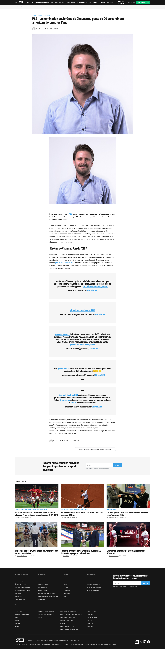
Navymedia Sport (64, 640)
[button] (16, 2)
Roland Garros (80, 509)
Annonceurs (25, 644)
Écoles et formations (21, 584)
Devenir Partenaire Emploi (68, 611)
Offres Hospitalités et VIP (94, 587)
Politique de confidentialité (108, 644)
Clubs (16, 617)
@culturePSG (72, 395)
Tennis (87, 509)
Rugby (66, 581)
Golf (65, 596)
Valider (117, 465)
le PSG (69, 214)
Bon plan (62, 623)
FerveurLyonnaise (92, 617)
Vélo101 (89, 608)
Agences (18, 623)
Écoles (40, 608)
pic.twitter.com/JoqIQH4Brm (95, 286)
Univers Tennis (91, 611)
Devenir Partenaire (66, 608)
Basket (66, 584)
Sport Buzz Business (21, 575)
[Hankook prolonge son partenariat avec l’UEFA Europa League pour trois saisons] (82, 534)
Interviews (18, 593)
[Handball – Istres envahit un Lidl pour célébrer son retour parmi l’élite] (37, 534)
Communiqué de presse (67, 617)
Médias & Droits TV (26, 509)
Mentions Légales (95, 644)
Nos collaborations (57, 644)
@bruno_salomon (62, 334)
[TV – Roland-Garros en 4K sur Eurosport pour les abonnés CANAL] (82, 496)
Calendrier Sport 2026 (21, 581)
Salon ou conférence (66, 620)
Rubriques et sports (21, 578)
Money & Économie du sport (39, 509)
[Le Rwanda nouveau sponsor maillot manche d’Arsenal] (128, 534)
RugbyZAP (90, 626)
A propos (17, 644)
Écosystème (19, 605)
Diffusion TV (90, 581)
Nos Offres (63, 605)
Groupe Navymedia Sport (95, 605)
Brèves (34, 15)
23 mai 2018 (92, 290)
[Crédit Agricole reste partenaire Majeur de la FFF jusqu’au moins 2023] (128, 496)
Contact (86, 644)
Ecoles (17, 626)
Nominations (46, 15)
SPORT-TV (90, 623)
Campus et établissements (46, 611)
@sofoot (62, 395)
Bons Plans (18, 596)
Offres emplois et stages (22, 590)
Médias (17, 620)
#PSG (73, 402)
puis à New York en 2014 (65, 263)
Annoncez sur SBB (143, 2)
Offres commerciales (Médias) (69, 629)
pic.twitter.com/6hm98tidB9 (82, 310)
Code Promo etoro (20, 599)
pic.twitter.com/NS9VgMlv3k (82, 344)
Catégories (41, 575)
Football (39, 15)
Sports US (67, 593)
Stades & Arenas (43, 584)
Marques (17, 608)
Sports (66, 575)
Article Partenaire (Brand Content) (70, 614)
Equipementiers (42, 587)
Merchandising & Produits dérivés (48, 596)
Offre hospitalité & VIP (67, 626)
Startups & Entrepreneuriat (46, 581)
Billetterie (90, 578)
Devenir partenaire (35, 644)
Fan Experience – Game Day (46, 578)
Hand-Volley (23, 548)
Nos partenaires (46, 644)
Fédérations (18, 611)
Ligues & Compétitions (22, 614)
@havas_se (65, 400)
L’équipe (66, 644)
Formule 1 (67, 590)
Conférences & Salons (93, 584)
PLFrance (89, 620)
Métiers (40, 617)
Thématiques (91, 575)
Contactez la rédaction (76, 644)
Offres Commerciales (93, 590)
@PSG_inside (63, 368)
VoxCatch (90, 614)
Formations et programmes (46, 614)
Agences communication (22, 587)
